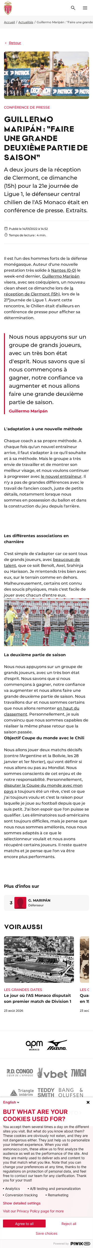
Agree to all (24, 1224)
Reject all (69, 1224)
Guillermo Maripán (61, 276)
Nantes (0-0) (63, 270)
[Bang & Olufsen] (71, 1093)
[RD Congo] (20, 1073)
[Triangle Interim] (22, 1093)
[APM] (34, 1045)
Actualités (25, 22)
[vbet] (52, 1073)
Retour (15, 43)
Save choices (46, 1233)
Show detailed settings (22, 1203)
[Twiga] (78, 1073)
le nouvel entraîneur (61, 476)
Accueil (9, 22)
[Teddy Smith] (46, 1093)
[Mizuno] (57, 1045)
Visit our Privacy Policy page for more (33, 1211)
